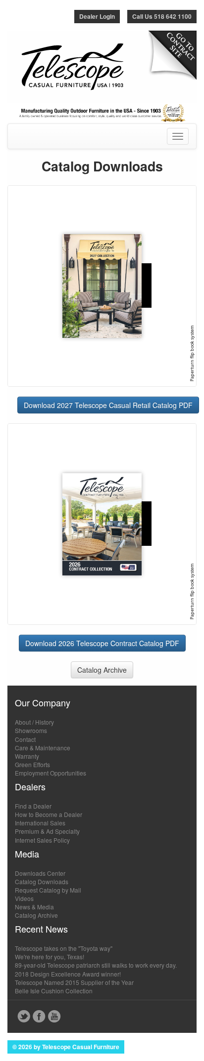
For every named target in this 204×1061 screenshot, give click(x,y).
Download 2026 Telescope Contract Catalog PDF (102, 643)
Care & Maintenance (42, 747)
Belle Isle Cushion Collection (54, 990)
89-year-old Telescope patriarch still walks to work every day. (96, 965)
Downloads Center (40, 873)
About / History (34, 722)
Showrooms (31, 730)
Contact (25, 739)
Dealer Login (97, 16)
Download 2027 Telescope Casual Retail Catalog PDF (108, 405)
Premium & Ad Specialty (47, 831)
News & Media (34, 906)
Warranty (27, 756)
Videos (24, 898)
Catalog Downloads (41, 881)
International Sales (40, 822)
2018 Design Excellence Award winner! (68, 974)
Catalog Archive (102, 670)
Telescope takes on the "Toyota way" (63, 948)
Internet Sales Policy (42, 840)
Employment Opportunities (50, 773)
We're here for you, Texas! (49, 956)
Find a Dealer (33, 806)
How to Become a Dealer (48, 814)
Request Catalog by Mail (48, 890)
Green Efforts (32, 764)
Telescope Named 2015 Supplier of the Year (74, 982)
